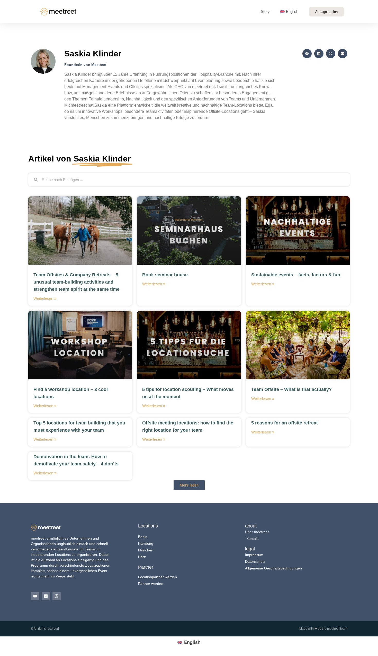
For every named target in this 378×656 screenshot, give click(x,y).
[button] (307, 53)
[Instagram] (56, 596)
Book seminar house (165, 274)
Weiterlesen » (44, 298)
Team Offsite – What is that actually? (291, 389)
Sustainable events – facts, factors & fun (295, 274)
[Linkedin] (46, 596)
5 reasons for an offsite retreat (284, 422)
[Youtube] (35, 596)
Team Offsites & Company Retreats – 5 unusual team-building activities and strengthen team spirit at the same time (76, 282)
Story (265, 11)
